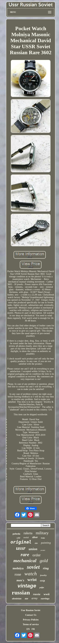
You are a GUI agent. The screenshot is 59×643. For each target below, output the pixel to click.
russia (36, 594)
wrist (32, 579)
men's (20, 580)
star (26, 598)
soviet (33, 567)
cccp (42, 580)
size (36, 543)
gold (44, 560)
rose (18, 574)
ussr (20, 548)
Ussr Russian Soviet (30, 610)
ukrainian (16, 598)
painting (46, 542)
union (33, 549)
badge (43, 538)
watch (30, 573)
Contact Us (30, 615)
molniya (18, 568)
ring (46, 568)
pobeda (16, 533)
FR (33, 629)
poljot (41, 587)
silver (35, 537)
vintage (27, 586)
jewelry (43, 575)
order (36, 555)
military (42, 533)
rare (25, 554)
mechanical (24, 560)
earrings (45, 598)
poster (43, 550)
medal (26, 537)
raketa (28, 533)
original (20, 541)
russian (21, 592)
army (34, 598)
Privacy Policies (31, 619)
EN (28, 629)
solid (18, 538)
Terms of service (31, 624)
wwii (46, 594)
